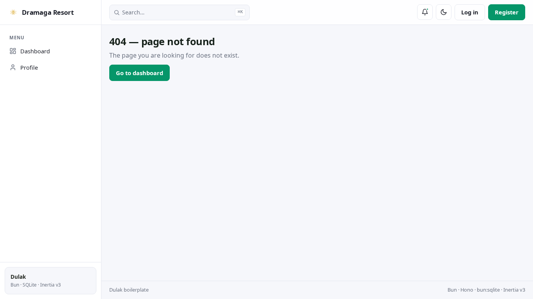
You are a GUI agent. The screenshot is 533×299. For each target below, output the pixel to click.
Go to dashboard (139, 73)
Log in (469, 12)
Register (507, 12)
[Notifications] (425, 12)
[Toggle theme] (443, 12)
